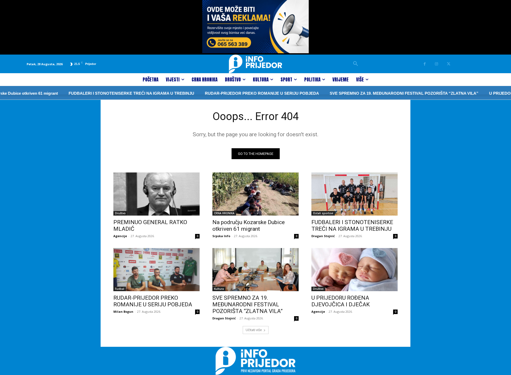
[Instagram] (436, 64)
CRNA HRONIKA (224, 213)
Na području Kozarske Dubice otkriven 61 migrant (248, 225)
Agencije (120, 236)
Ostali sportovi (323, 213)
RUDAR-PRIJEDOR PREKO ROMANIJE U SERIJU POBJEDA (253, 93)
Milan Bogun (123, 312)
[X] (448, 64)
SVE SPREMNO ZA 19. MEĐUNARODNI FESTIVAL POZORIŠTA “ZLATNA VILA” (395, 93)
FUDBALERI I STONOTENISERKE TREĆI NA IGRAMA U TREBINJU (122, 93)
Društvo (120, 213)
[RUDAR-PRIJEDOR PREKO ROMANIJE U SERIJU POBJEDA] (156, 269)
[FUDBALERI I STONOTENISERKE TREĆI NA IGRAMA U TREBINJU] (354, 194)
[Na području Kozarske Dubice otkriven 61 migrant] (255, 194)
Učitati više (254, 330)
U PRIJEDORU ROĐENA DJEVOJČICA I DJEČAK (340, 301)
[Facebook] (424, 64)
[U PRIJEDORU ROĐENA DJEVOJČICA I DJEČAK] (354, 269)
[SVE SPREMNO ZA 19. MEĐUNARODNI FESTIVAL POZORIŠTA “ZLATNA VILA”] (255, 269)
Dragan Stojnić (323, 236)
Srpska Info (221, 236)
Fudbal (119, 289)
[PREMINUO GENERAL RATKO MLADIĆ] (156, 194)
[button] (355, 63)
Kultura (219, 289)
